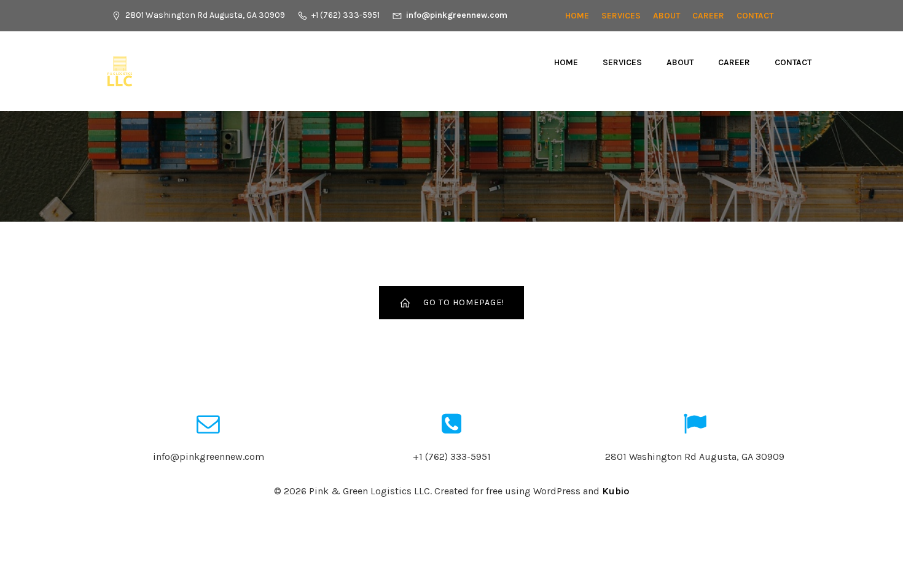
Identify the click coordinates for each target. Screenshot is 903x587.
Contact (755, 15)
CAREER (708, 15)
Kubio (615, 491)
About (666, 15)
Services (621, 15)
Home (577, 15)
